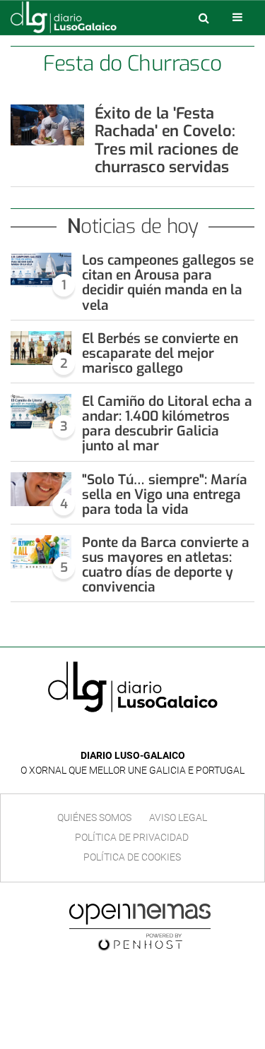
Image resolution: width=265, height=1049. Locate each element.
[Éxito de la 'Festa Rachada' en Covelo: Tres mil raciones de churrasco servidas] (47, 124)
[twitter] (142, 734)
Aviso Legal (178, 817)
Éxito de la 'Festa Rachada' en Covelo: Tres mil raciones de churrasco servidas (167, 140)
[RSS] (165, 734)
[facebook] (122, 734)
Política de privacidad (132, 837)
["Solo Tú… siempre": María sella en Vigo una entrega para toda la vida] (41, 489)
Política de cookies (132, 857)
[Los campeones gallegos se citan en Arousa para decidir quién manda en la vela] (41, 270)
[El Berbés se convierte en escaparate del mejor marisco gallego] (41, 348)
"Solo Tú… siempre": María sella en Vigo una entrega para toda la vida (164, 494)
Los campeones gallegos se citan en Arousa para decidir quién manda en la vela (168, 282)
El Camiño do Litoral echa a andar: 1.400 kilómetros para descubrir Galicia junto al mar (167, 423)
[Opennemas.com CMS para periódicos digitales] (140, 927)
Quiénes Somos (94, 817)
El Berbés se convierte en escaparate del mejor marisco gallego (160, 353)
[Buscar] (203, 18)
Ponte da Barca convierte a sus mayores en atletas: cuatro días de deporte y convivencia (165, 565)
